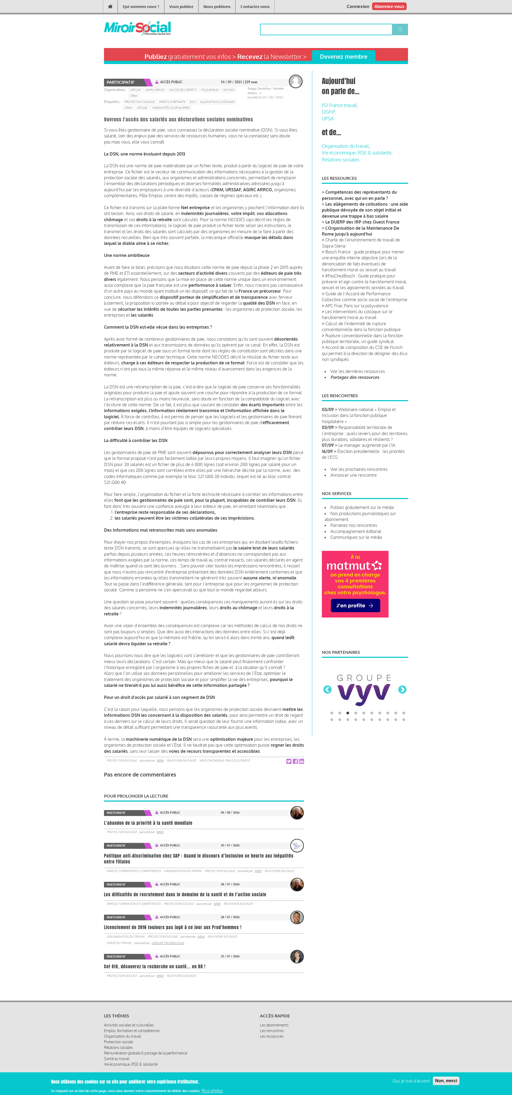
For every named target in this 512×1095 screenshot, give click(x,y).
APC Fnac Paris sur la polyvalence (357, 305)
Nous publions (216, 6)
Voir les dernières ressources (357, 371)
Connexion (358, 6)
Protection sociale (122, 760)
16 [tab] (371, 720)
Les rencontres (272, 1030)
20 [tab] (403, 720)
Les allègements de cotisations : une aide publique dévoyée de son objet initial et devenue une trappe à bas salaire (365, 210)
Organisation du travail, (346, 146)
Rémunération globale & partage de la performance (145, 1053)
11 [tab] (331, 720)
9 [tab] (395, 713)
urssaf (135, 90)
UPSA (328, 118)
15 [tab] (363, 720)
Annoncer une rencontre (353, 475)
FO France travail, (340, 105)
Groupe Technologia (167, 943)
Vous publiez (181, 6)
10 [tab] (403, 713)
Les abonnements (274, 1025)
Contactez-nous (255, 6)
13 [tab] (347, 720)
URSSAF (142, 108)
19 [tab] (395, 720)
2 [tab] (339, 713)
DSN (193, 102)
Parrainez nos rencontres (353, 525)
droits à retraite (172, 102)
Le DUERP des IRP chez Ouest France (362, 222)
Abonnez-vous (389, 6)
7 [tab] (379, 713)
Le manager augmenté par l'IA (366, 445)
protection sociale (140, 102)
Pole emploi (210, 90)
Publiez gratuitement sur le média (362, 507)
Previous (327, 690)
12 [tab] (339, 720)
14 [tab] (355, 720)
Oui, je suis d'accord (411, 1081)
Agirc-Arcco (155, 90)
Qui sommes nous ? (141, 6)
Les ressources (271, 1036)
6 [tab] (371, 713)
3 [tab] (347, 713)
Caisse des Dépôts (183, 90)
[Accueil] (128, 28)
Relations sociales (181, 760)
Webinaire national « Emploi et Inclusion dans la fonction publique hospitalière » (359, 415)
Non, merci (446, 1080)
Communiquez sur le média (356, 537)
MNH (160, 760)
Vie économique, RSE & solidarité (224, 760)
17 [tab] (379, 720)
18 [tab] (387, 720)
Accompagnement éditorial (355, 531)
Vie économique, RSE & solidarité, (357, 153)
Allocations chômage (217, 102)
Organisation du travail (183, 871)
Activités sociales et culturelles (129, 1025)
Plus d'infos (212, 1090)
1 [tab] (331, 713)
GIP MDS (229, 90)
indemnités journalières (171, 108)
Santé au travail (119, 943)
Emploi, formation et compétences (134, 871)
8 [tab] (387, 713)
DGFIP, (329, 112)
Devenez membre (343, 56)
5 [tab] (363, 713)
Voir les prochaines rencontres (358, 469)
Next (402, 690)
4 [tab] (355, 713)
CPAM (134, 96)
